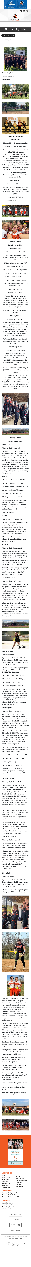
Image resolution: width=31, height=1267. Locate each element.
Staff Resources (15, 1214)
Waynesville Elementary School (11, 1197)
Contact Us (15, 1220)
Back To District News (8, 35)
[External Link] (15, 4)
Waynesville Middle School (10, 1195)
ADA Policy (10, 1245)
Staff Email (14, 1225)
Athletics (4, 1179)
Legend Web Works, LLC (17, 1243)
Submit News (15, 1230)
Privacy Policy (17, 1245)
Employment (20, 1178)
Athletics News (6, 1209)
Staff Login (19, 1186)
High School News (7, 1203)
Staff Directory (6, 1187)
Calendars (5, 1181)
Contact (18, 1184)
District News (6, 1177)
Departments (6, 1183)
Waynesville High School (9, 1193)
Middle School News (8, 1205)
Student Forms (20, 1180)
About (18, 1176)
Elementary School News (9, 1207)
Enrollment (19, 1182)
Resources (5, 1185)
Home (3, 1175)
